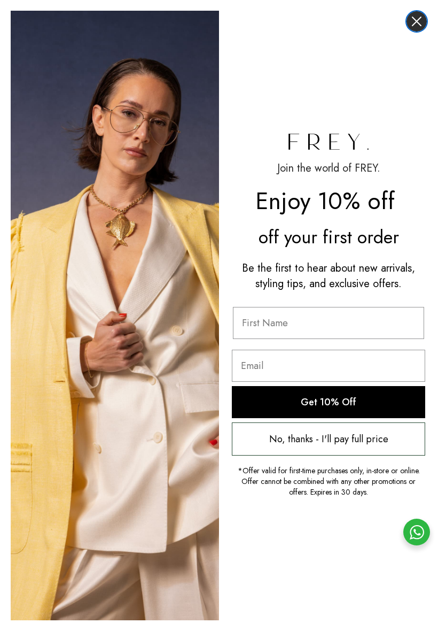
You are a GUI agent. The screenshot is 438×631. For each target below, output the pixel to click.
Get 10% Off (328, 402)
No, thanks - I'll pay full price (328, 439)
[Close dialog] (416, 21)
